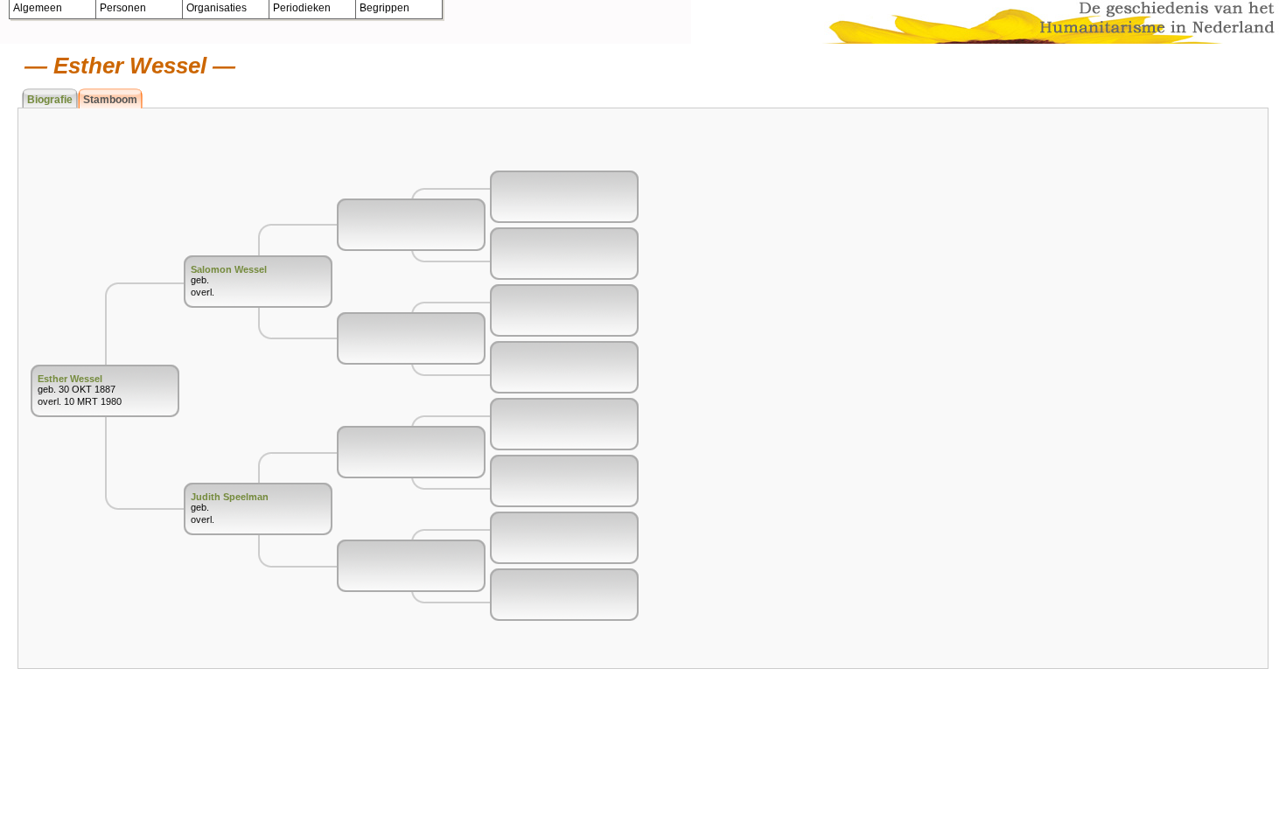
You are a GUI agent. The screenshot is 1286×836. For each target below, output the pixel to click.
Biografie (50, 100)
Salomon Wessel (229, 269)
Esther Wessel (70, 378)
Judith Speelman (230, 496)
